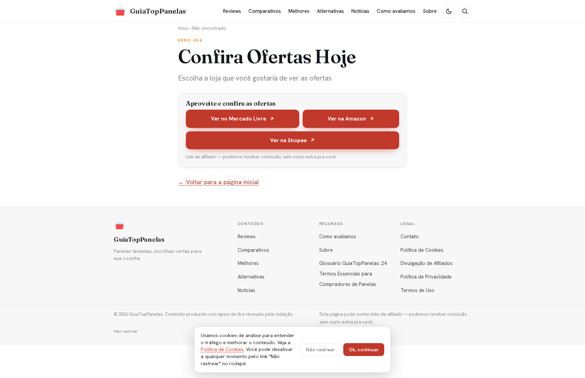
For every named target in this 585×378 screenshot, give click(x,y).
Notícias (360, 11)
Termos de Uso (417, 290)
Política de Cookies (421, 250)
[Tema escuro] (448, 11)
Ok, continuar (364, 350)
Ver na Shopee (288, 140)
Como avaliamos (396, 11)
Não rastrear (126, 331)
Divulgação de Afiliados (426, 263)
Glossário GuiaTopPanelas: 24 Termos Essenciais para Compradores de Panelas (353, 273)
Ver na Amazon (347, 118)
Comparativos (264, 11)
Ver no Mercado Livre (238, 118)
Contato (409, 236)
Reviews (232, 11)
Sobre (430, 11)
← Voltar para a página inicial (218, 182)
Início (183, 28)
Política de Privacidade (426, 276)
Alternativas (330, 11)
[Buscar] (464, 11)
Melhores (298, 11)
